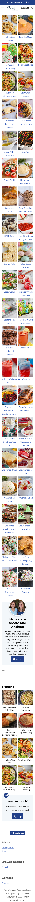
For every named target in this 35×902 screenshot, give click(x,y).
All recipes (6, 867)
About (4, 851)
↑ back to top (17, 833)
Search (5, 670)
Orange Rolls (9, 264)
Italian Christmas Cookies (9, 592)
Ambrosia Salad (26, 498)
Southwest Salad (25, 65)
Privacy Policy (8, 847)
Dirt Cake (25, 152)
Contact (5, 883)
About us (17, 659)
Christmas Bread (9, 470)
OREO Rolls (9, 236)
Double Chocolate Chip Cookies (9, 351)
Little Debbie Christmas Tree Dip (9, 442)
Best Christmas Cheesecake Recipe (26, 442)
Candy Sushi (9, 180)
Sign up (17, 816)
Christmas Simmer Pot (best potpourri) (9, 410)
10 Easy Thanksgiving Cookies (26, 560)
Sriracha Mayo (25, 37)
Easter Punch (26, 347)
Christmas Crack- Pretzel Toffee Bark (9, 529)
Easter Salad (9, 292)
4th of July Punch (25, 379)
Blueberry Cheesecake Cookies (9, 124)
